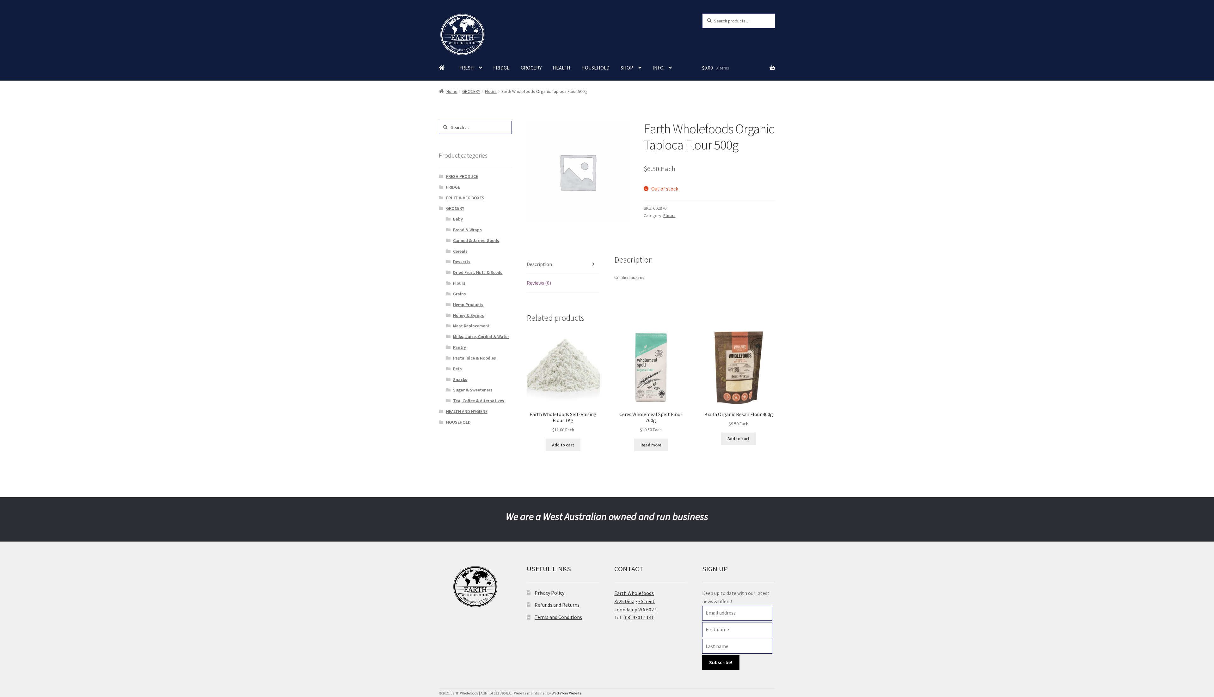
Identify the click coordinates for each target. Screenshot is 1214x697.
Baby (458, 219)
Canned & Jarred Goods (476, 240)
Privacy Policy (549, 593)
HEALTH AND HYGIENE (466, 411)
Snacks (460, 379)
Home (451, 91)
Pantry (459, 347)
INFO (658, 67)
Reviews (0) (539, 283)
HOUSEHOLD (595, 67)
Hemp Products (468, 304)
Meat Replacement (471, 326)
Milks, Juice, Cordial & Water (481, 336)
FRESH (466, 67)
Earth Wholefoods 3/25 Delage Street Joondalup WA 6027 (635, 601)
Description (539, 264)
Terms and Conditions (558, 617)
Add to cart (563, 445)
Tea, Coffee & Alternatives (478, 400)
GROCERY (531, 67)
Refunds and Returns (557, 605)
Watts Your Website (566, 693)
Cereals (460, 251)
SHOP (627, 67)
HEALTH (561, 67)
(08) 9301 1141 (638, 617)
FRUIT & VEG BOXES (465, 198)
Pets (457, 369)
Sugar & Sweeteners (473, 390)
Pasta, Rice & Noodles (474, 358)
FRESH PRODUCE (462, 176)
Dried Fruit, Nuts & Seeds (477, 272)
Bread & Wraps (467, 230)
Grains (459, 294)
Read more (651, 445)
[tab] (563, 264)
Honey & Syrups (468, 315)
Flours (491, 91)
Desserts (461, 261)
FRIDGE (501, 67)
